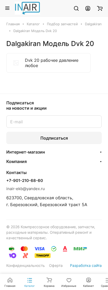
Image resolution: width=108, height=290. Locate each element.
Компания (16, 161)
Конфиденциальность (25, 265)
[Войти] (87, 8)
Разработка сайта (86, 265)
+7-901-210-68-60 (24, 180)
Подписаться (54, 138)
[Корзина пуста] (99, 8)
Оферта (56, 265)
